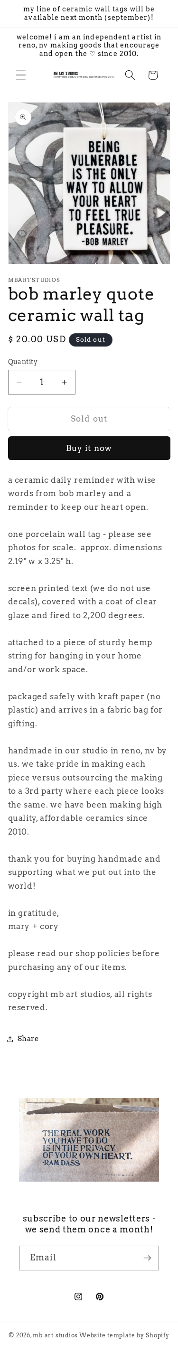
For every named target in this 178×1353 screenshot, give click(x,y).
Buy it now (89, 448)
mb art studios (55, 1335)
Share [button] (28, 1038)
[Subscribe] (147, 1258)
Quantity (23, 361)
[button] (20, 75)
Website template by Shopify (124, 1335)
